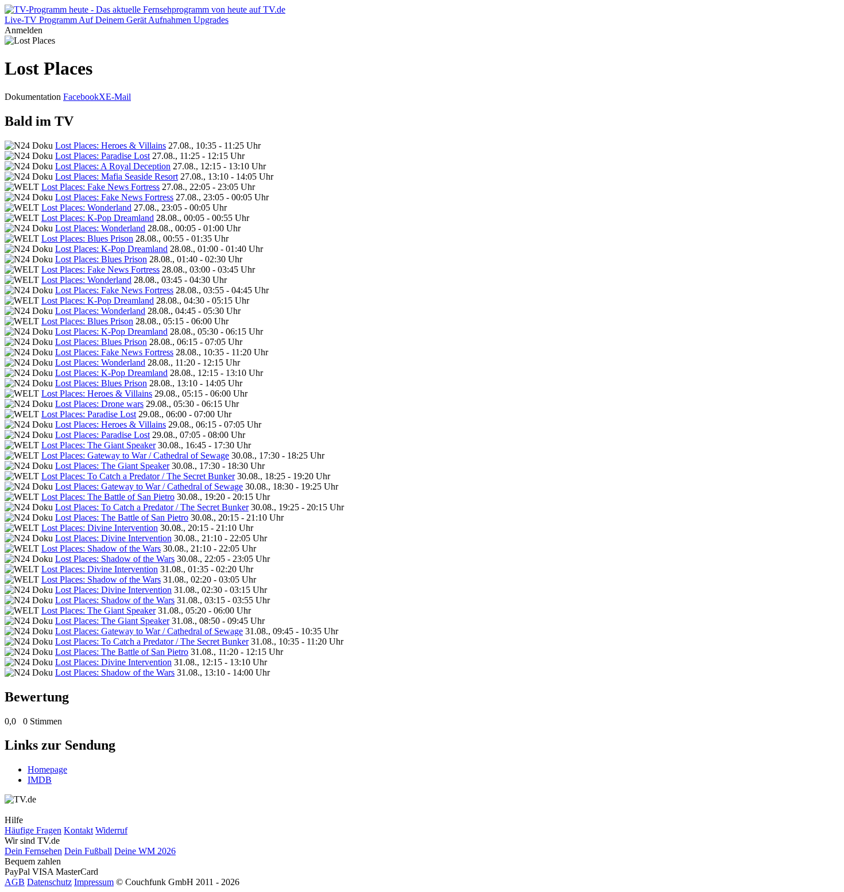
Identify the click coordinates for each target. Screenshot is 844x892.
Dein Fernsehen (33, 851)
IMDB (40, 780)
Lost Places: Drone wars (99, 404)
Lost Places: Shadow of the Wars (101, 548)
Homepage (47, 769)
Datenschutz (49, 882)
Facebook (81, 97)
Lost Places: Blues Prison (87, 238)
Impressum (94, 882)
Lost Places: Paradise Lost (102, 156)
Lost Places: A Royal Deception (113, 166)
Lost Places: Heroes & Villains (110, 145)
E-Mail (118, 97)
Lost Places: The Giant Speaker (98, 445)
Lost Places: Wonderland (86, 207)
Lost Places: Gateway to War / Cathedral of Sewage (135, 455)
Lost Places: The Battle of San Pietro (108, 497)
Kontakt (78, 830)
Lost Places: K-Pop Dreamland (97, 218)
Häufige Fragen (33, 830)
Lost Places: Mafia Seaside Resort (116, 176)
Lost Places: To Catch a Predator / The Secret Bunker (138, 476)
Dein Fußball (88, 851)
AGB (15, 882)
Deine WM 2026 (145, 851)
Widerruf (111, 830)
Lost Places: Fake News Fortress (100, 187)
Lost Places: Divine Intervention (99, 528)
